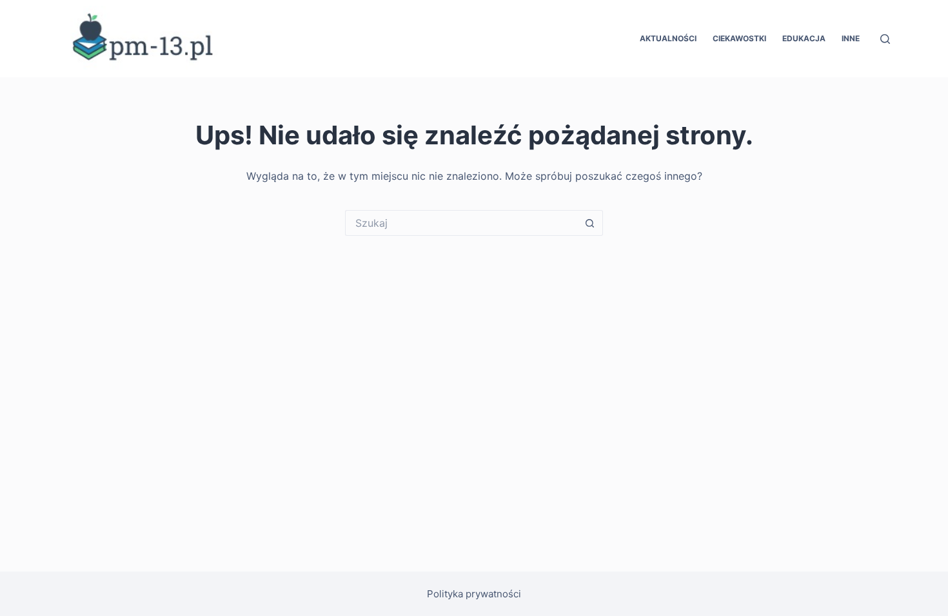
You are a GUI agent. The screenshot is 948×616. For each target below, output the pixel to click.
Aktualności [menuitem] (668, 38)
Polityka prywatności (474, 594)
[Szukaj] (885, 39)
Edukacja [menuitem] (803, 38)
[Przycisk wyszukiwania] (590, 223)
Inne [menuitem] (851, 38)
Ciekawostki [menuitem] (739, 38)
